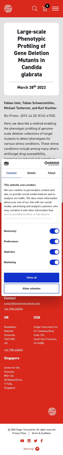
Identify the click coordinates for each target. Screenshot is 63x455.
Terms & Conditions (41, 433)
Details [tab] (31, 173)
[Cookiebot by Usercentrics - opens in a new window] (45, 163)
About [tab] (51, 173)
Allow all (32, 277)
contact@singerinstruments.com (18, 303)
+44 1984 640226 (13, 309)
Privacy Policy (19, 433)
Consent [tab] (11, 173)
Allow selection (31, 288)
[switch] (54, 241)
